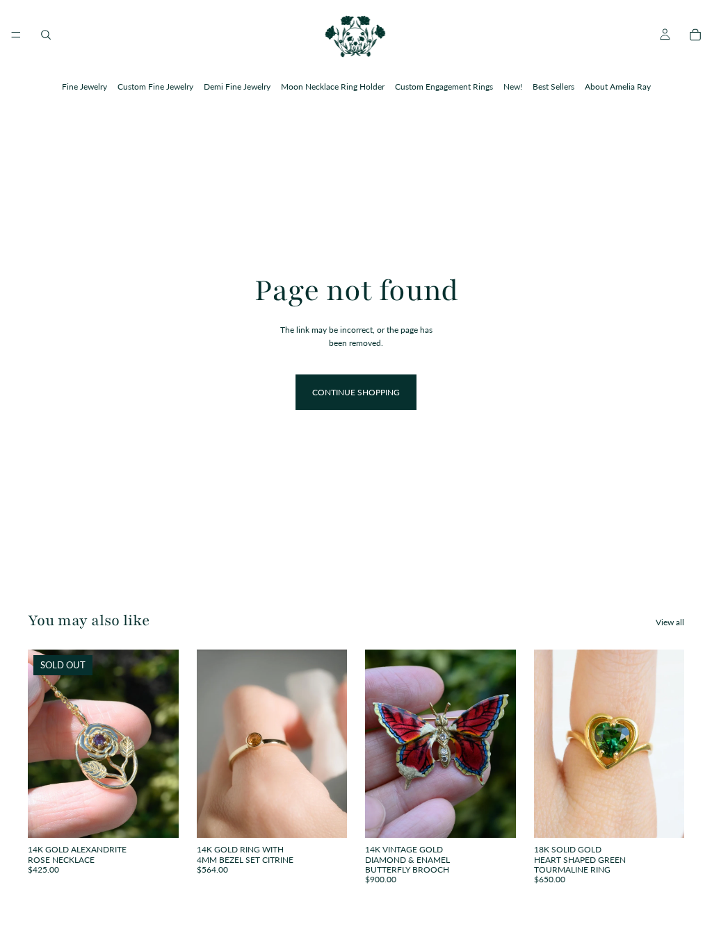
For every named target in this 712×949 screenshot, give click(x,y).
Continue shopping (356, 392)
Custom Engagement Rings (444, 86)
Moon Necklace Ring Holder (333, 86)
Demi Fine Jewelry (237, 86)
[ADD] (494, 816)
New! (512, 86)
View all (670, 622)
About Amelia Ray (618, 86)
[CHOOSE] (325, 816)
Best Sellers (553, 86)
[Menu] (16, 35)
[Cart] (695, 34)
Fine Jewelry (84, 86)
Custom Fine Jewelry (155, 86)
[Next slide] (163, 744)
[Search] (46, 34)
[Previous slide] (43, 744)
